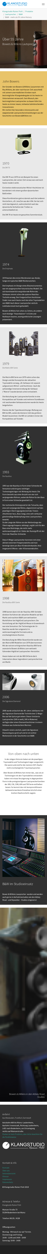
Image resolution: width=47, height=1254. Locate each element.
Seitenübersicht (9, 1173)
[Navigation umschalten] (43, 4)
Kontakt (5, 1167)
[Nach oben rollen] (42, 1249)
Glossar (5, 1176)
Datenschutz (7, 1182)
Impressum (7, 1179)
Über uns (6, 1170)
